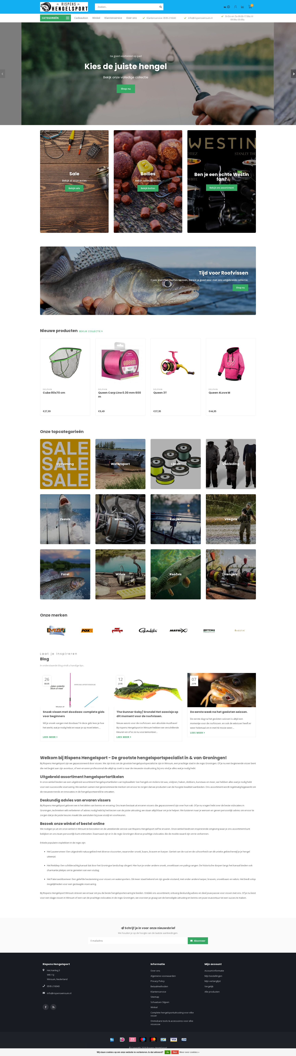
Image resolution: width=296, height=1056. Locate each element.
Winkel (96, 18)
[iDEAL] (122, 1039)
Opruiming (45, 440)
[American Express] (112, 1039)
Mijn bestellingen (213, 975)
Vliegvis (210, 495)
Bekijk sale (74, 188)
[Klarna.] (132, 1039)
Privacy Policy (158, 981)
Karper (154, 495)
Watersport (101, 440)
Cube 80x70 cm (54, 393)
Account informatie (214, 970)
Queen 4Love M (219, 393)
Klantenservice (113, 18)
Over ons (131, 18)
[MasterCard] (153, 1039)
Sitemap (155, 996)
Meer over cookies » (189, 1052)
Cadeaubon (81, 18)
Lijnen (154, 440)
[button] (2, 73)
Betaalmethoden (159, 986)
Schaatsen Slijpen (160, 1002)
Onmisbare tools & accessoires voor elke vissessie (172, 1022)
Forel (42, 550)
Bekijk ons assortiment (221, 187)
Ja (167, 1052)
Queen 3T (160, 393)
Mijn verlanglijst (213, 981)
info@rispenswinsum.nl (59, 993)
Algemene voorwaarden (163, 975)
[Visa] (173, 1039)
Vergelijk (209, 986)
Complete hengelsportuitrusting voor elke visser (172, 1014)
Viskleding (211, 440)
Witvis (98, 550)
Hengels (210, 550)
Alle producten (212, 991)
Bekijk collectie (90, 331)
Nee (175, 1052)
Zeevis (43, 495)
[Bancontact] (163, 1039)
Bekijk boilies (148, 188)
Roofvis (154, 550)
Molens (99, 495)
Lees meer (49, 736)
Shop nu (148, 88)
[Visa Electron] (184, 1039)
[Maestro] (143, 1039)
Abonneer (199, 940)
